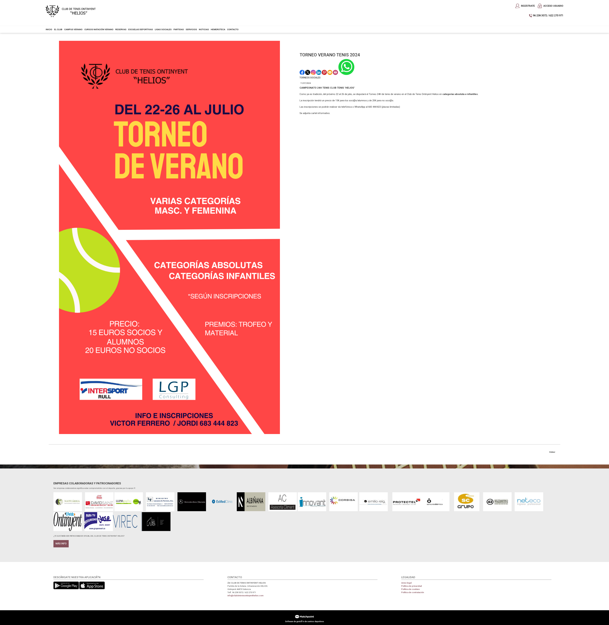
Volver (552, 452)
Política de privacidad (411, 586)
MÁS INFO (61, 543)
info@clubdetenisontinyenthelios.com (245, 595)
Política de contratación (412, 592)
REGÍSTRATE (528, 5)
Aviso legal (406, 583)
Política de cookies (410, 589)
